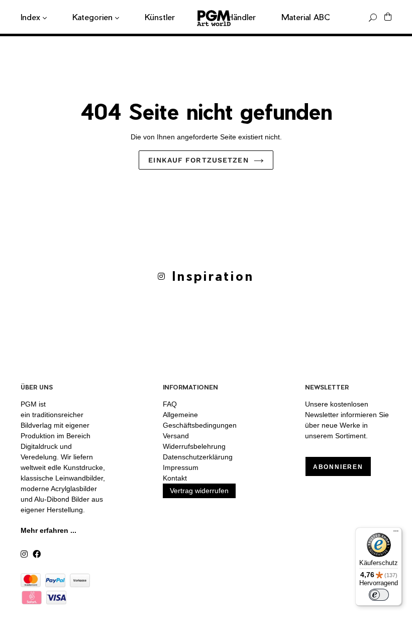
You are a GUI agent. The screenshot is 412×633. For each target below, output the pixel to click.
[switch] (379, 595)
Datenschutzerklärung (198, 457)
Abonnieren (338, 466)
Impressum (180, 467)
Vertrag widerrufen (199, 491)
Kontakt (175, 478)
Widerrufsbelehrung (194, 446)
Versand (176, 436)
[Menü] (396, 533)
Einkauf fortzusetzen (198, 160)
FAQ (170, 404)
